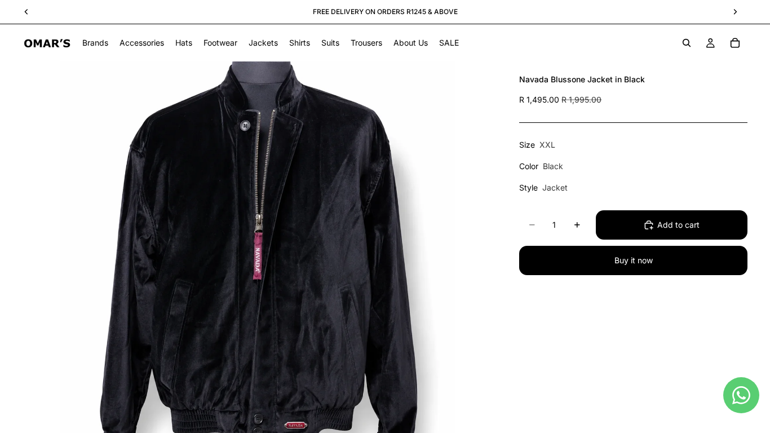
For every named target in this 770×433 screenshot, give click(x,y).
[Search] (686, 42)
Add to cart (678, 224)
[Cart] (735, 42)
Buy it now (633, 260)
